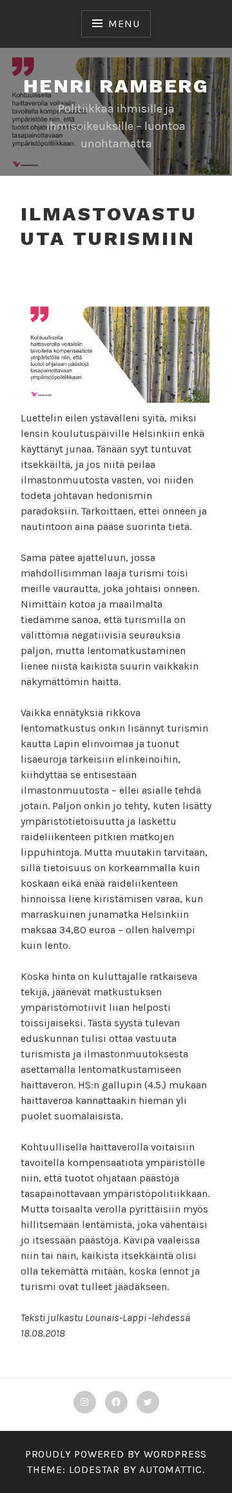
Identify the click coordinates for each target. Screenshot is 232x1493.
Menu (123, 23)
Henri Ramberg (116, 85)
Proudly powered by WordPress (116, 1454)
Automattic (170, 1469)
